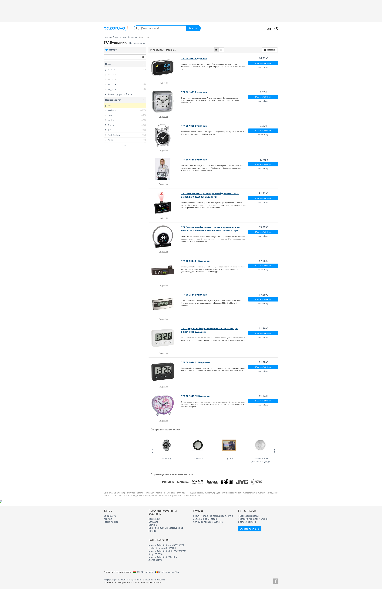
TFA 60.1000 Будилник (194, 125)
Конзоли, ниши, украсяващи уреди (260, 460)
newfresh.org (263, 67)
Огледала (198, 458)
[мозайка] (221, 50)
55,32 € (263, 227)
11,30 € (263, 328)
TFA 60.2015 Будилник (194, 58)
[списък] (216, 50)
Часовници (166, 458)
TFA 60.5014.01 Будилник (195, 261)
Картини (229, 458)
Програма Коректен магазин (253, 518)
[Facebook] (275, 580)
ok (143, 56)
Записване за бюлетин (205, 518)
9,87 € (263, 92)
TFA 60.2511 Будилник (194, 294)
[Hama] (212, 482)
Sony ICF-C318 (155, 554)
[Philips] (168, 482)
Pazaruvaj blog (111, 521)
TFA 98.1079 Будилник (194, 92)
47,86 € (263, 261)
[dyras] (257, 482)
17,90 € (263, 294)
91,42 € (263, 193)
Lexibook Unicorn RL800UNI (162, 548)
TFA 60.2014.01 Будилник (195, 362)
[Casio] (183, 482)
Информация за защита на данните (122, 579)
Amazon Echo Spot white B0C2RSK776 (167, 551)
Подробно (163, 83)
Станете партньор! (249, 528)
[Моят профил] (276, 28)
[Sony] (198, 482)
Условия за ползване (154, 579)
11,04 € (263, 396)
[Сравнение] (269, 28)
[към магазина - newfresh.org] (165, 68)
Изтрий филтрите (137, 43)
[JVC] (242, 482)
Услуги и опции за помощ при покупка (213, 515)
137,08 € (263, 159)
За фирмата (110, 515)
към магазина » (263, 63)
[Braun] (227, 482)
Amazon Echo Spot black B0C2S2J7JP (166, 545)
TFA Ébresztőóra (145, 572)
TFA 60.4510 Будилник (194, 159)
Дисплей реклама (247, 521)
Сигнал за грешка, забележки (208, 521)
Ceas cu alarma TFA (169, 572)
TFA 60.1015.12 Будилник (195, 396)
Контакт (108, 518)
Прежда (152, 530)
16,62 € (263, 58)
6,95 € (263, 126)
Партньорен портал (248, 515)
